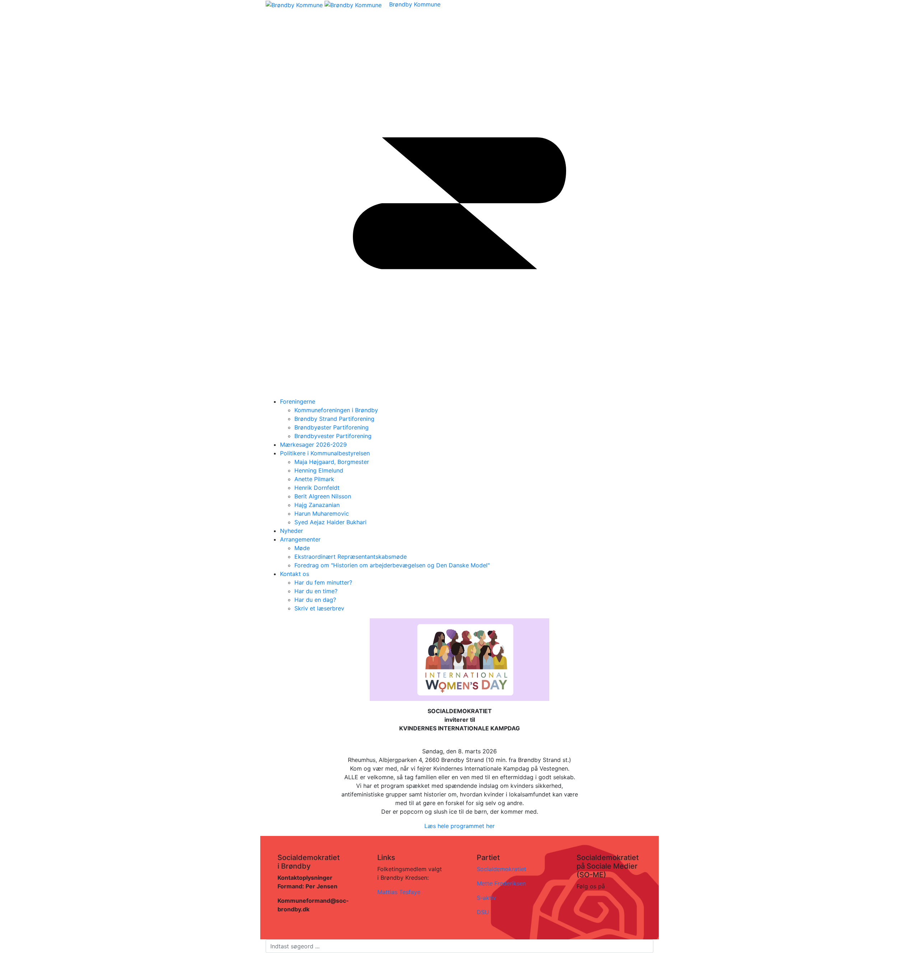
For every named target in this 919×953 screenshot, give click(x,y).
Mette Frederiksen (501, 883)
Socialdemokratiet (501, 869)
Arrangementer (300, 539)
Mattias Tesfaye (398, 892)
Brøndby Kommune (414, 4)
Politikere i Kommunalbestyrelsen (325, 453)
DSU (483, 912)
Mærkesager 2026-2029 (313, 444)
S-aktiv (486, 897)
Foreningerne (297, 401)
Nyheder (291, 530)
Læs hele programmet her (459, 825)
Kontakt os (294, 573)
